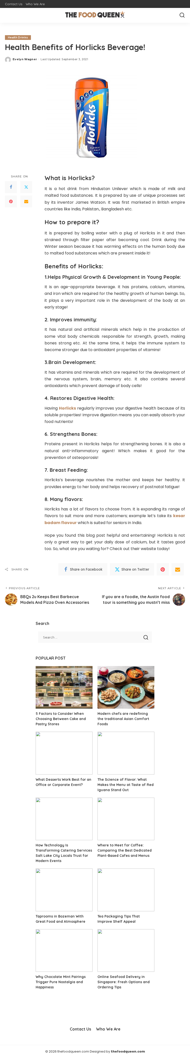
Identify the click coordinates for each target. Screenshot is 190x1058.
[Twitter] (26, 187)
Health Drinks (18, 37)
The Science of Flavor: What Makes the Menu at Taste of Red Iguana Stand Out (125, 784)
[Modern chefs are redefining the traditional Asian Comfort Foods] (125, 687)
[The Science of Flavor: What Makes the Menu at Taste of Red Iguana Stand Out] (125, 753)
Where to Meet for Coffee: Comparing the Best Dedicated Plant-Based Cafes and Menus (124, 850)
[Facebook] (11, 187)
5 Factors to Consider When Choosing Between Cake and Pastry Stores (61, 718)
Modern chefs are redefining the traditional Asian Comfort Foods (123, 718)
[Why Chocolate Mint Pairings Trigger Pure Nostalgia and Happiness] (64, 950)
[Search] (182, 15)
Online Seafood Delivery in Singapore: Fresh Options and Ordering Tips (123, 981)
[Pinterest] (11, 201)
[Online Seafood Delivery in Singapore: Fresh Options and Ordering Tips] (125, 950)
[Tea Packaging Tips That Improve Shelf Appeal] (125, 889)
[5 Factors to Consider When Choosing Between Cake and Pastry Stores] (64, 687)
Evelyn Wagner (25, 59)
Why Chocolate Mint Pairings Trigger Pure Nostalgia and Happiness (61, 981)
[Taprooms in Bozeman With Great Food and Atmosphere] (64, 889)
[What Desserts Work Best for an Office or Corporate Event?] (64, 753)
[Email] (26, 201)
